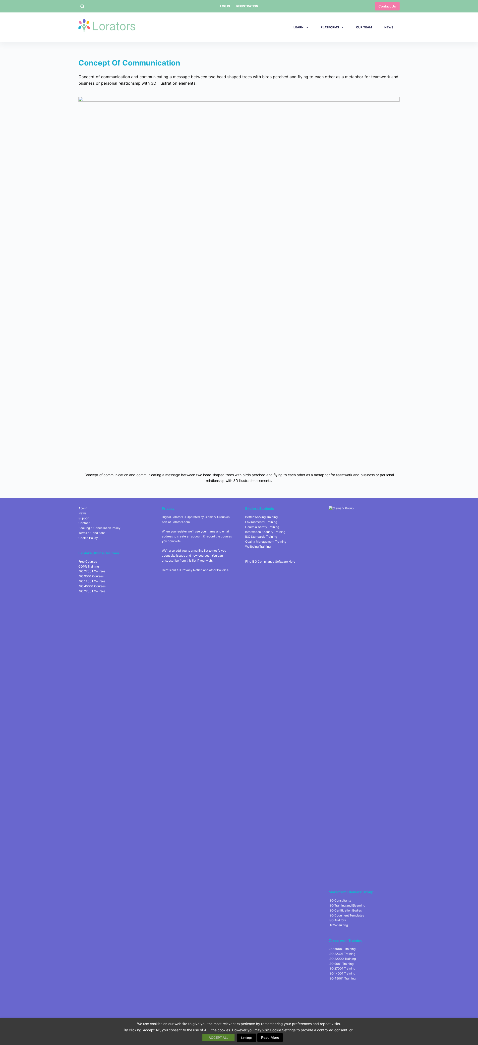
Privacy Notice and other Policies (205, 570)
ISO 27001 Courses (91, 571)
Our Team (364, 27)
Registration (247, 6)
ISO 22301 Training (342, 954)
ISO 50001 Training (342, 949)
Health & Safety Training (262, 527)
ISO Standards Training (261, 536)
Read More (270, 1037)
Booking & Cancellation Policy (99, 528)
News (388, 27)
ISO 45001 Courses (92, 586)
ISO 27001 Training (342, 968)
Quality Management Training (265, 541)
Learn (298, 27)
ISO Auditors (337, 920)
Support (83, 518)
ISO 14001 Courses (91, 581)
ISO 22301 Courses (91, 591)
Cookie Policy (88, 538)
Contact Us (387, 6)
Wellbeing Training (258, 546)
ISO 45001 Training (342, 978)
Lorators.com (181, 522)
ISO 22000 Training (342, 959)
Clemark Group (215, 517)
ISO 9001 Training (341, 964)
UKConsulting (338, 925)
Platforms (330, 27)
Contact (84, 523)
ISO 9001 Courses (91, 576)
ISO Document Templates (346, 915)
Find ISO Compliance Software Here (270, 561)
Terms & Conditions (91, 533)
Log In (225, 6)
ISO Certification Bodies (345, 910)
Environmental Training (261, 522)
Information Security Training (265, 532)
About (82, 508)
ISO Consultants (340, 900)
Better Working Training (261, 517)
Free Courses (87, 561)
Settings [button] (246, 1038)
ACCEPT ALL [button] (218, 1038)
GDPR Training (88, 566)
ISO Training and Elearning (347, 905)
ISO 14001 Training (342, 973)
